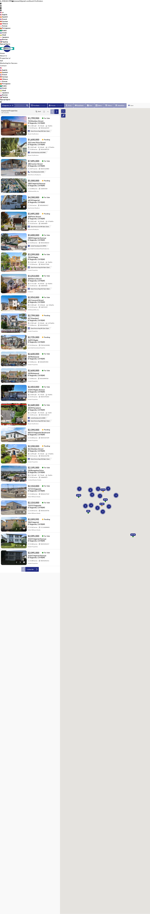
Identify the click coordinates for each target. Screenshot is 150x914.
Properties (4, 58)
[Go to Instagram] (1, 5)
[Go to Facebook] (1, 3)
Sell (1, 61)
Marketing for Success (8, 63)
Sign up (2, 44)
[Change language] (2, 12)
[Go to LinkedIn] (1, 10)
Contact (3, 66)
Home (2, 53)
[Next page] (56, 111)
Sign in (7, 44)
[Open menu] (1, 102)
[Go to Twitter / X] (1, 8)
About (2, 56)
